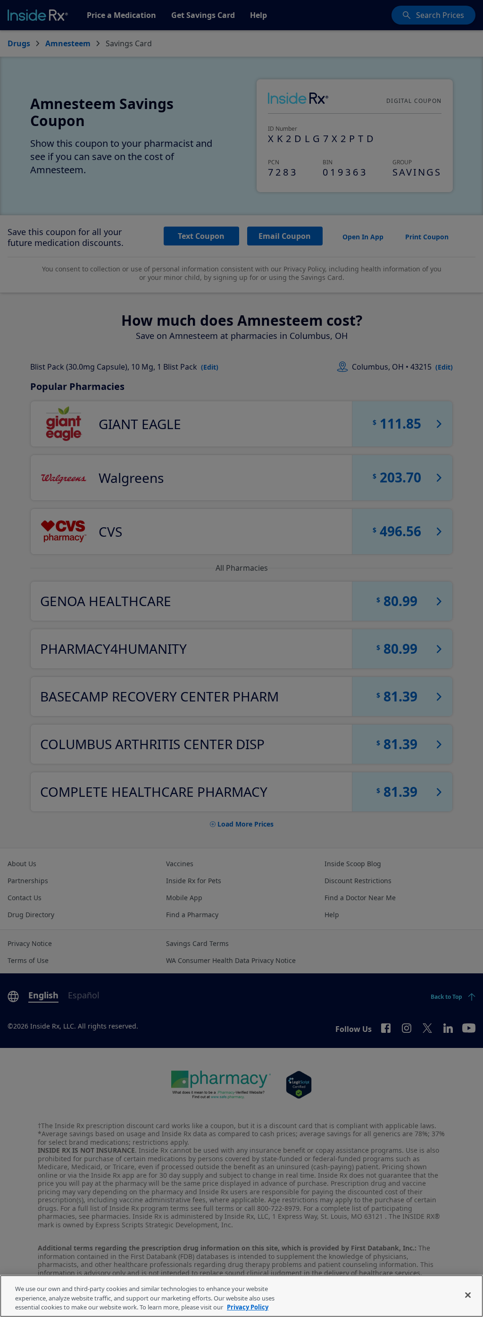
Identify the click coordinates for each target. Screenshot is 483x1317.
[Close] (468, 1294)
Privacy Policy (247, 1307)
